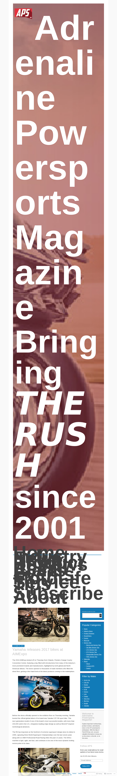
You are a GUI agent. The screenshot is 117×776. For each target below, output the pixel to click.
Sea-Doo (86, 698)
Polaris (86, 696)
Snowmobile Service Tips (93, 654)
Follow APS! (86, 766)
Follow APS (86, 746)
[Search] (101, 615)
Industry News (50, 558)
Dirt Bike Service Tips (92, 647)
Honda (86, 685)
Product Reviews (50, 563)
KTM (85, 689)
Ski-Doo (86, 701)
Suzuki (86, 703)
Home (39, 553)
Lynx (85, 694)
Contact (74, 773)
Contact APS (90, 666)
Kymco (86, 692)
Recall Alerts (40, 569)
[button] (43, 693)
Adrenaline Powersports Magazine (55, 167)
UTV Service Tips (91, 650)
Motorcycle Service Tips (93, 645)
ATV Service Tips (91, 652)
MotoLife (52, 578)
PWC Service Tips (91, 656)
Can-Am (86, 682)
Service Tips (46, 586)
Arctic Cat (87, 680)
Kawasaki (87, 687)
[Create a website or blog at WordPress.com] (70, 774)
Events (43, 574)
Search (88, 668)
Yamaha (86, 705)
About (40, 600)
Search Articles (88, 611)
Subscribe (58, 593)
